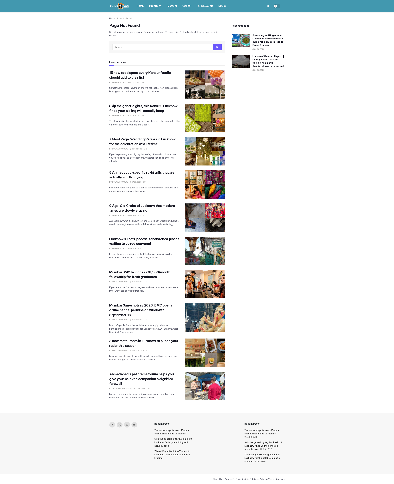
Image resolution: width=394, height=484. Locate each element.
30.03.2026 (259, 49)
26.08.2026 (136, 282)
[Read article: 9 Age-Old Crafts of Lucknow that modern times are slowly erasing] (205, 217)
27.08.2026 (136, 182)
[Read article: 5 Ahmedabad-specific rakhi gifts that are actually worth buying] (205, 184)
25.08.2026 (136, 350)
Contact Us (243, 479)
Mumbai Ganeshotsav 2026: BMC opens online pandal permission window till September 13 (140, 310)
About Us (217, 479)
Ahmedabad (205, 6)
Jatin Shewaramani (121, 388)
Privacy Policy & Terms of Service (268, 479)
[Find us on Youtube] (134, 425)
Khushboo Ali (118, 82)
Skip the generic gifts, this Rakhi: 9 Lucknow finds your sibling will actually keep (173, 442)
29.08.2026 (134, 82)
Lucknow (155, 6)
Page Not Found (124, 18)
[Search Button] (268, 6)
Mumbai (172, 6)
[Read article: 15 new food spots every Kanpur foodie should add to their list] (205, 84)
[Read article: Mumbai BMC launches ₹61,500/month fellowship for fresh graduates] (205, 284)
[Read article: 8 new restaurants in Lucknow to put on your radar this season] (205, 353)
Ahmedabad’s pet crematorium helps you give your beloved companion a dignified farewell (141, 379)
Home (140, 6)
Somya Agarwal (120, 149)
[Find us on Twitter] (120, 425)
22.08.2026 (140, 388)
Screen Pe (230, 479)
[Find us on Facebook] (112, 425)
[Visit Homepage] (120, 6)
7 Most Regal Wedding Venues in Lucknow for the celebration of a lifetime (172, 454)
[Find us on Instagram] (127, 425)
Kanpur (186, 6)
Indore (222, 6)
